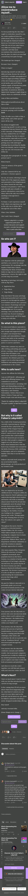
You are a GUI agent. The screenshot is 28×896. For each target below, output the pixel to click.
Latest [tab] (7, 822)
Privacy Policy (19, 880)
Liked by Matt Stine (10, 765)
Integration (4, 830)
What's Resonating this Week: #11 (9, 827)
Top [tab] (3, 822)
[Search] (25, 822)
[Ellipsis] (26, 763)
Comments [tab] (5, 748)
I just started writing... (7, 842)
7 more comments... (6, 814)
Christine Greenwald (10, 781)
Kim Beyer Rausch (9, 763)
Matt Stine (7, 22)
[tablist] (8, 748)
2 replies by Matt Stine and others (14, 807)
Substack (6, 892)
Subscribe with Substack (15, 874)
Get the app (22, 889)
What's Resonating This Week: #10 (9, 839)
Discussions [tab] (13, 822)
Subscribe (19, 2)
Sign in (24, 2)
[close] (23, 846)
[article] (14, 830)
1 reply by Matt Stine (11, 776)
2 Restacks (18, 732)
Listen (24, 23)
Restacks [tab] (11, 748)
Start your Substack (10, 889)
